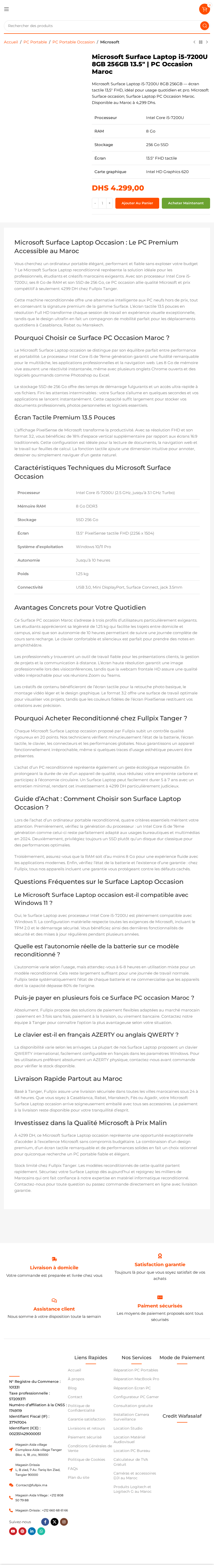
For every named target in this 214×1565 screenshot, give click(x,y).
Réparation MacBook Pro (136, 1379)
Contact (75, 1397)
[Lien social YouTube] (13, 1531)
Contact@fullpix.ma (31, 1485)
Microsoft (109, 42)
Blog (72, 1388)
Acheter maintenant (186, 203)
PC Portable (35, 42)
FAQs (73, 1468)
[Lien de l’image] (182, 1437)
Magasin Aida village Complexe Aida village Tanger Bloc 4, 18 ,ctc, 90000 (38, 1449)
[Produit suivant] (207, 42)
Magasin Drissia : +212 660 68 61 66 (41, 1510)
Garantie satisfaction (86, 1419)
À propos (76, 1379)
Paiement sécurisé (85, 1437)
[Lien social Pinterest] (22, 1531)
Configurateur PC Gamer (136, 1397)
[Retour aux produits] (201, 42)
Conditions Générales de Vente (90, 1448)
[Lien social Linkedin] (32, 1531)
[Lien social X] (54, 1522)
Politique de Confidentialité (81, 1408)
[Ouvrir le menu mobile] (6, 9)
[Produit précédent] (194, 42)
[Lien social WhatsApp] (41, 1531)
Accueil (11, 42)
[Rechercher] (204, 25)
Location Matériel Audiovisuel (129, 1439)
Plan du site (78, 1477)
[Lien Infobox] (160, 1265)
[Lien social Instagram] (64, 1522)
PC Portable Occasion (73, 42)
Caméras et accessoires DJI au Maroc (135, 1475)
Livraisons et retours (86, 1428)
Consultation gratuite (133, 1405)
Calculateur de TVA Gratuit (131, 1462)
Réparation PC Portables (136, 1370)
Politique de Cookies (86, 1459)
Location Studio (128, 1428)
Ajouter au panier (137, 203)
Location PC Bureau (132, 1450)
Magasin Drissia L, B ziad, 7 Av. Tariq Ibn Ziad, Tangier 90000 (37, 1470)
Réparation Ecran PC (132, 1388)
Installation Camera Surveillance (131, 1417)
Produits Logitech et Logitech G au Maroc (133, 1489)
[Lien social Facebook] (45, 1522)
